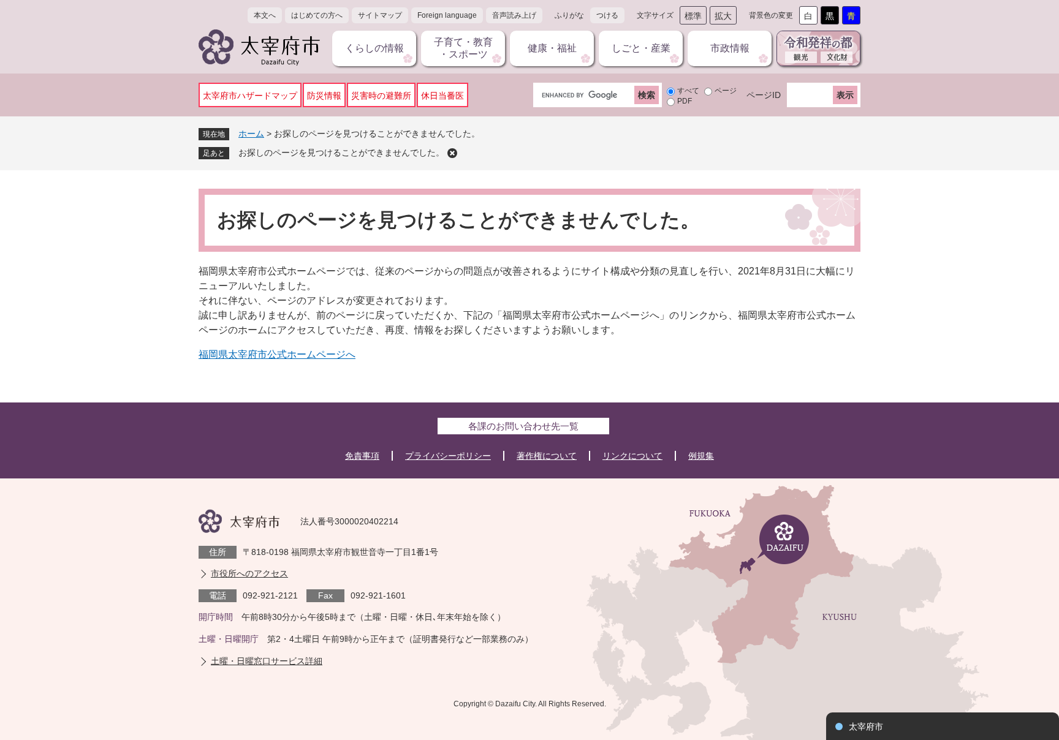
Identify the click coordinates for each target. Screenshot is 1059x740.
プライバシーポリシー (448, 456)
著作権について (547, 456)
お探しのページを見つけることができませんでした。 (341, 152)
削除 (452, 153)
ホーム (251, 133)
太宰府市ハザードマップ (250, 95)
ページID (763, 95)
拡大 (723, 16)
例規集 (701, 456)
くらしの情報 (374, 48)
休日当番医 (442, 95)
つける (607, 15)
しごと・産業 (641, 48)
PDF (684, 101)
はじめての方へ (317, 15)
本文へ (265, 15)
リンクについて (632, 456)
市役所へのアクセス (249, 573)
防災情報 (324, 95)
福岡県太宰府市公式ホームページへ (277, 354)
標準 (693, 16)
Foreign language (447, 15)
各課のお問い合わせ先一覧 (523, 426)
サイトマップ (380, 15)
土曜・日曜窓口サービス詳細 (266, 661)
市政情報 (730, 48)
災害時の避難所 (381, 95)
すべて (688, 90)
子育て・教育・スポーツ (463, 48)
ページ (726, 90)
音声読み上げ (514, 15)
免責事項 (362, 456)
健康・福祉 (552, 48)
